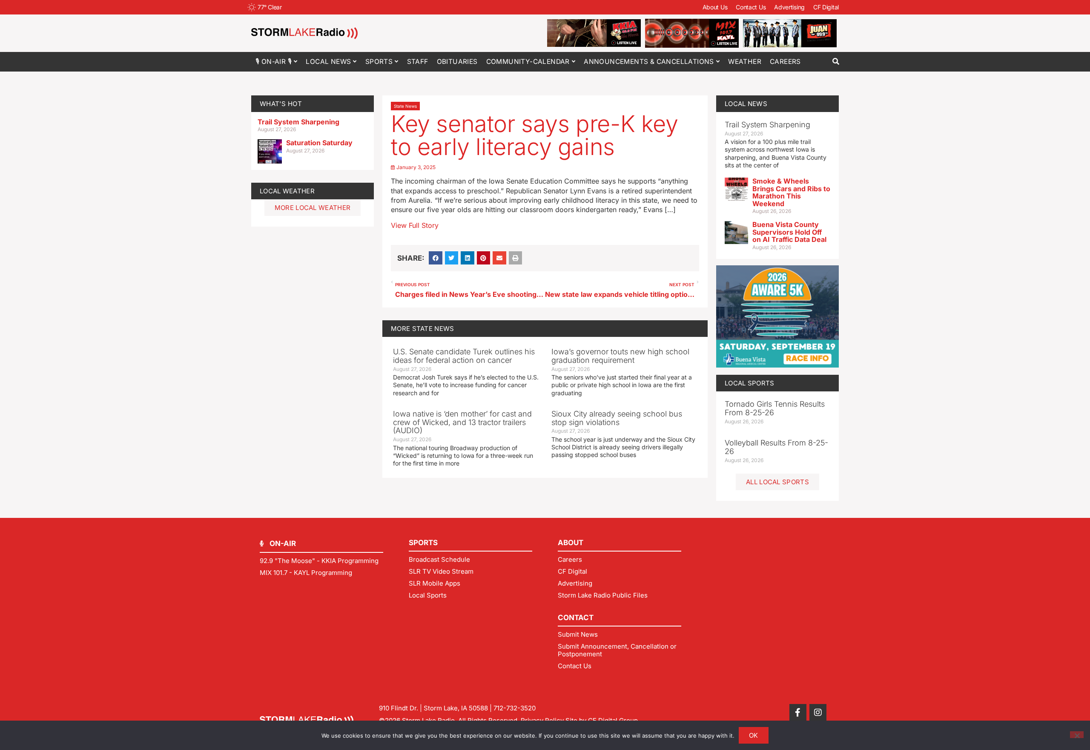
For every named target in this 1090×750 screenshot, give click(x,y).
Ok (753, 735)
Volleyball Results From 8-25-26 (776, 447)
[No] (1077, 734)
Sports (379, 61)
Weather (744, 61)
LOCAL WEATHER (287, 191)
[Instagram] (817, 712)
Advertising (789, 7)
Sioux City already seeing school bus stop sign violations (616, 418)
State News (405, 106)
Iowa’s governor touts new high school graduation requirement (620, 356)
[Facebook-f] (797, 712)
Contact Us (751, 7)
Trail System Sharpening (298, 122)
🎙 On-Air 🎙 (273, 61)
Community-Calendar (528, 61)
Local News (328, 61)
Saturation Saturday (319, 142)
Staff (417, 61)
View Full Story (415, 225)
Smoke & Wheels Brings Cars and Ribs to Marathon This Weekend (791, 192)
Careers (785, 61)
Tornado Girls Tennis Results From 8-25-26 (775, 408)
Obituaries (457, 61)
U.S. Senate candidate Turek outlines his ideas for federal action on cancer (464, 356)
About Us (715, 7)
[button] (835, 61)
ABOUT (570, 542)
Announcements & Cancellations (649, 61)
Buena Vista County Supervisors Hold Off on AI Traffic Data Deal (789, 232)
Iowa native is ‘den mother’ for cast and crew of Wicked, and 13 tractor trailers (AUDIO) (462, 422)
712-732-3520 (514, 708)
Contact (576, 617)
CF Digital (826, 7)
